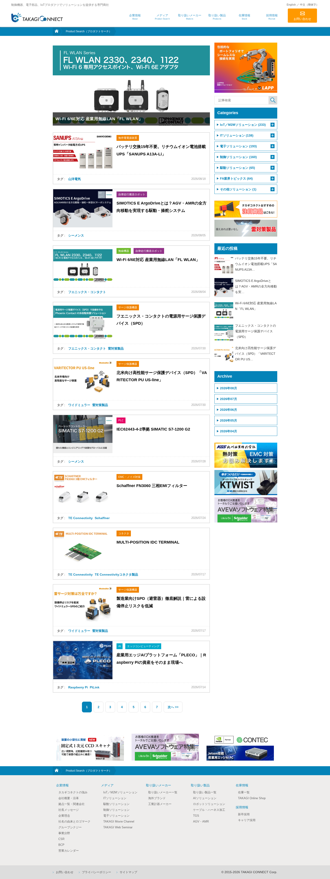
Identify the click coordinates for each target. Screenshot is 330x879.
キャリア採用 (246, 820)
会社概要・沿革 (68, 798)
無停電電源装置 (127, 137)
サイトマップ (128, 872)
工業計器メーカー (160, 804)
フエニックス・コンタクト (87, 292)
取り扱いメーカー (158, 785)
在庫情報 (242, 785)
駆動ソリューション (116, 804)
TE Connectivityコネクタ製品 (116, 574)
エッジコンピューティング (143, 646)
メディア (107, 785)
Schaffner (102, 518)
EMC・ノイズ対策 (129, 477)
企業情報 (62, 785)
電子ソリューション (116, 815)
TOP (56, 31)
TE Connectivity (80, 518)
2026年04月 (228, 431)
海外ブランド (157, 798)
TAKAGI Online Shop (252, 798)
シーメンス (76, 235)
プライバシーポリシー (96, 872)
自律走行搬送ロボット (131, 194)
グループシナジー (70, 827)
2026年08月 (228, 388)
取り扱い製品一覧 (204, 792)
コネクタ (123, 533)
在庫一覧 (244, 792)
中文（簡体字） (309, 4)
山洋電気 (74, 179)
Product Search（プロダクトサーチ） (89, 31)
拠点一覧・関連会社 (71, 804)
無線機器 (123, 250)
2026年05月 (228, 420)
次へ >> (173, 707)
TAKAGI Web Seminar (117, 827)
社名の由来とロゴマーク (74, 821)
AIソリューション (204, 798)
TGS (196, 815)
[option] (90, 747)
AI (119, 646)
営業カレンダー (68, 850)
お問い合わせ (302, 19)
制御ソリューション (116, 810)
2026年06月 (228, 409)
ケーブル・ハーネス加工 (209, 810)
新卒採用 (244, 814)
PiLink (94, 687)
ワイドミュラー (79, 405)
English (291, 4)
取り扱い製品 (200, 785)
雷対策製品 (116, 348)
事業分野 (64, 833)
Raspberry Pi (78, 687)
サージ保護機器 (127, 307)
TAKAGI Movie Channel (118, 821)
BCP (61, 844)
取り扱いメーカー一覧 (162, 792)
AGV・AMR (201, 821)
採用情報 (242, 807)
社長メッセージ (68, 810)
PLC (121, 420)
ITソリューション (114, 798)
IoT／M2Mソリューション (120, 792)
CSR (61, 839)
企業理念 (64, 815)
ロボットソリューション (209, 804)
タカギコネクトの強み (73, 792)
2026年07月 (228, 399)
